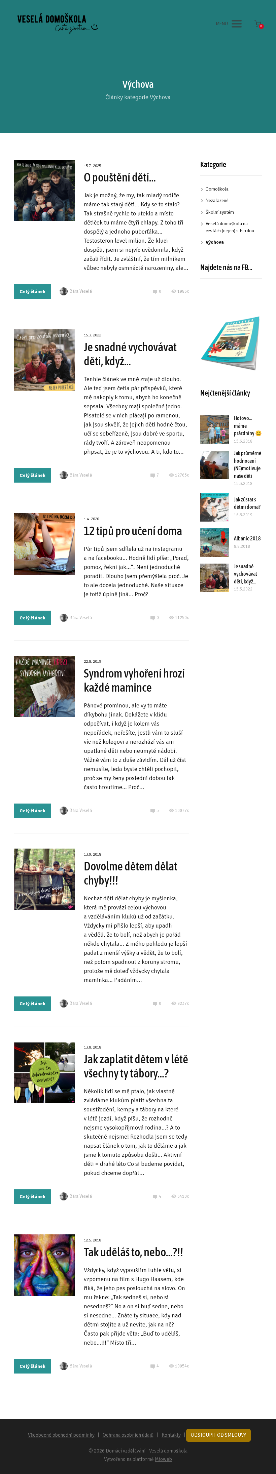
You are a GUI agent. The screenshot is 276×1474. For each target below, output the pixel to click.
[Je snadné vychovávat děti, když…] (214, 578)
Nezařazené (217, 200)
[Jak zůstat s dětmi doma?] (214, 507)
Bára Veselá (81, 291)
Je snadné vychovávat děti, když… (245, 573)
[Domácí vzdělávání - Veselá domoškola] (57, 24)
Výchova (215, 242)
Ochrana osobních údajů (128, 1435)
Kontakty (171, 1435)
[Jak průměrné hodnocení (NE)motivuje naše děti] (214, 465)
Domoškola (217, 189)
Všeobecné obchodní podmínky (61, 1435)
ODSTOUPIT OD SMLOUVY (218, 1435)
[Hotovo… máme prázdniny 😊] (214, 429)
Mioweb (163, 1459)
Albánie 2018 (247, 538)
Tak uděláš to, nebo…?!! (133, 1252)
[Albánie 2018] (214, 542)
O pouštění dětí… (120, 177)
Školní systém (220, 212)
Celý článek (32, 291)
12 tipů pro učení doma (133, 530)
